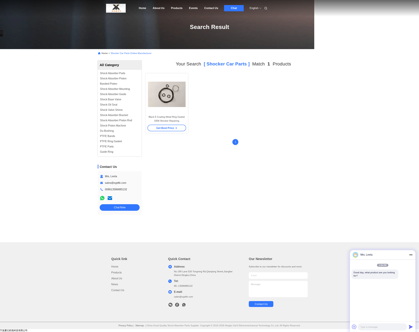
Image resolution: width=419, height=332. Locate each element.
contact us (261, 304)
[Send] (410, 326)
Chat (234, 8)
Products (176, 8)
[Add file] (354, 326)
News (114, 284)
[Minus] (411, 255)
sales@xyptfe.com (115, 182)
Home (142, 8)
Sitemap (139, 325)
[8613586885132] (184, 305)
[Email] (110, 198)
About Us (158, 8)
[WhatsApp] (102, 198)
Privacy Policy (125, 325)
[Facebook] (177, 305)
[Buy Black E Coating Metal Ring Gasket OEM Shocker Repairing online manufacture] (167, 94)
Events (193, 8)
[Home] (116, 8)
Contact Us (211, 8)
